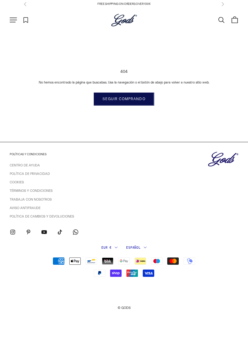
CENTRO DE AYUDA (25, 165)
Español (133, 247)
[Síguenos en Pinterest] (28, 232)
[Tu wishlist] (26, 20)
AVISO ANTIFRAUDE (25, 208)
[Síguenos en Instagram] (13, 232)
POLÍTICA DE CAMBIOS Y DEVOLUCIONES (42, 216)
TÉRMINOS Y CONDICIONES (31, 191)
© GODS (124, 308)
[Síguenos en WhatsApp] (76, 232)
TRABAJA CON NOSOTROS (31, 199)
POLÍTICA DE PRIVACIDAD (30, 174)
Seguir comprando (124, 99)
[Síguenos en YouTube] (44, 232)
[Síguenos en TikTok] (60, 232)
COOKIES (17, 182)
